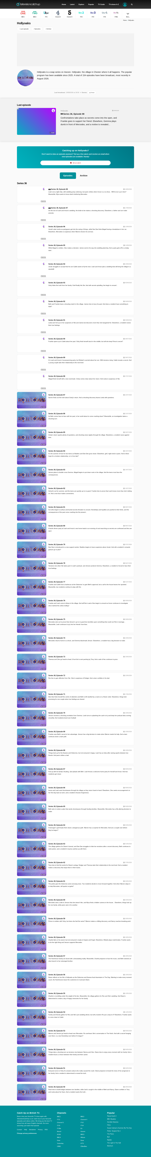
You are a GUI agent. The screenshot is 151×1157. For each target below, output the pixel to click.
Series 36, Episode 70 (56, 713)
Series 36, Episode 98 (59, 189)
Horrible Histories (112, 1122)
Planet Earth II (111, 1116)
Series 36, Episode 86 (56, 413)
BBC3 (82, 1134)
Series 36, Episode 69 (56, 731)
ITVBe (59, 1128)
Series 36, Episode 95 (56, 245)
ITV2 (82, 1122)
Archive (83, 175)
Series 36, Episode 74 (56, 638)
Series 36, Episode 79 (56, 544)
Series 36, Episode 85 (56, 432)
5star (58, 1140)
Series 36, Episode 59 (56, 918)
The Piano (110, 1134)
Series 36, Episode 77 (56, 582)
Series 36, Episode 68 (56, 750)
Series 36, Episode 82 (56, 488)
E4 (81, 1128)
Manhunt (110, 1146)
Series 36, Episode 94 (56, 264)
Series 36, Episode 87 (56, 395)
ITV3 (58, 1125)
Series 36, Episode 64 (56, 825)
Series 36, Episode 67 (56, 769)
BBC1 (59, 1116)
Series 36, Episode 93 (56, 283)
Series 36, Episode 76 (56, 600)
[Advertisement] (75, 49)
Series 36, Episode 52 (56, 1049)
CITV (82, 1143)
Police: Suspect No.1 (114, 1131)
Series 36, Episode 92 (56, 301)
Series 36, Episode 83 (56, 470)
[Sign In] (125, 4)
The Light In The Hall (114, 1143)
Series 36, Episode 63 (56, 844)
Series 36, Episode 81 (56, 507)
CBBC (59, 1146)
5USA (59, 1134)
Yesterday (60, 1143)
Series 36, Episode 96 (56, 226)
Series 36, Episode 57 (56, 956)
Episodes (67, 175)
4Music (83, 1137)
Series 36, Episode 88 (56, 376)
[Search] (132, 4)
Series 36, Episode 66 (56, 788)
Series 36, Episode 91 (56, 320)
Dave (82, 1140)
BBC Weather (111, 1119)
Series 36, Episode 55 (56, 993)
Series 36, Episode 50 (56, 1087)
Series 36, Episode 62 (56, 862)
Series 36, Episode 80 (56, 526)
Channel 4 (84, 1119)
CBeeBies (84, 1146)
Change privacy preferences (27, 1133)
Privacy (40, 1129)
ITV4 (82, 1125)
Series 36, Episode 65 (56, 806)
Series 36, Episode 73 (56, 657)
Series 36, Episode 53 (56, 1031)
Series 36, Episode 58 (56, 937)
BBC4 (59, 1137)
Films (109, 1125)
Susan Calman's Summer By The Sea (119, 1128)
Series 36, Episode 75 (56, 619)
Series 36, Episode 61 (56, 881)
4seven (83, 1131)
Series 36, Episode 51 (56, 1068)
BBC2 (82, 1116)
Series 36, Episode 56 (56, 975)
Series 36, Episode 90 (56, 339)
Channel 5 (60, 1122)
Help (25, 1129)
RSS (46, 1129)
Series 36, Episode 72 (56, 675)
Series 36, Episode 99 (73, 114)
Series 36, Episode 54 (56, 1012)
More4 (59, 1131)
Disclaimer (32, 1129)
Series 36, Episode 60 (56, 900)
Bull (108, 1137)
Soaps (92, 92)
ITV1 (58, 1119)
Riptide (109, 1140)
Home (125, 20)
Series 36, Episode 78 (56, 563)
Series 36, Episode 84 (56, 451)
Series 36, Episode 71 (56, 694)
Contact (19, 1129)
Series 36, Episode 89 (56, 357)
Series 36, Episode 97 (59, 208)
